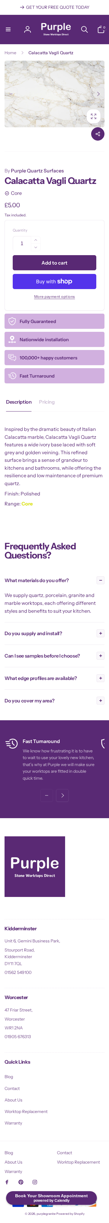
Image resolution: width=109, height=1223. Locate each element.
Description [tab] (18, 402)
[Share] (97, 134)
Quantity (20, 230)
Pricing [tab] (46, 402)
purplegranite (46, 1214)
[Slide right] (98, 94)
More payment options (54, 296)
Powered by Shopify (70, 1214)
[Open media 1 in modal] (54, 94)
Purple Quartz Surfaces (34, 171)
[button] (8, 29)
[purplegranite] (35, 895)
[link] (54, 7)
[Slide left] (11, 94)
